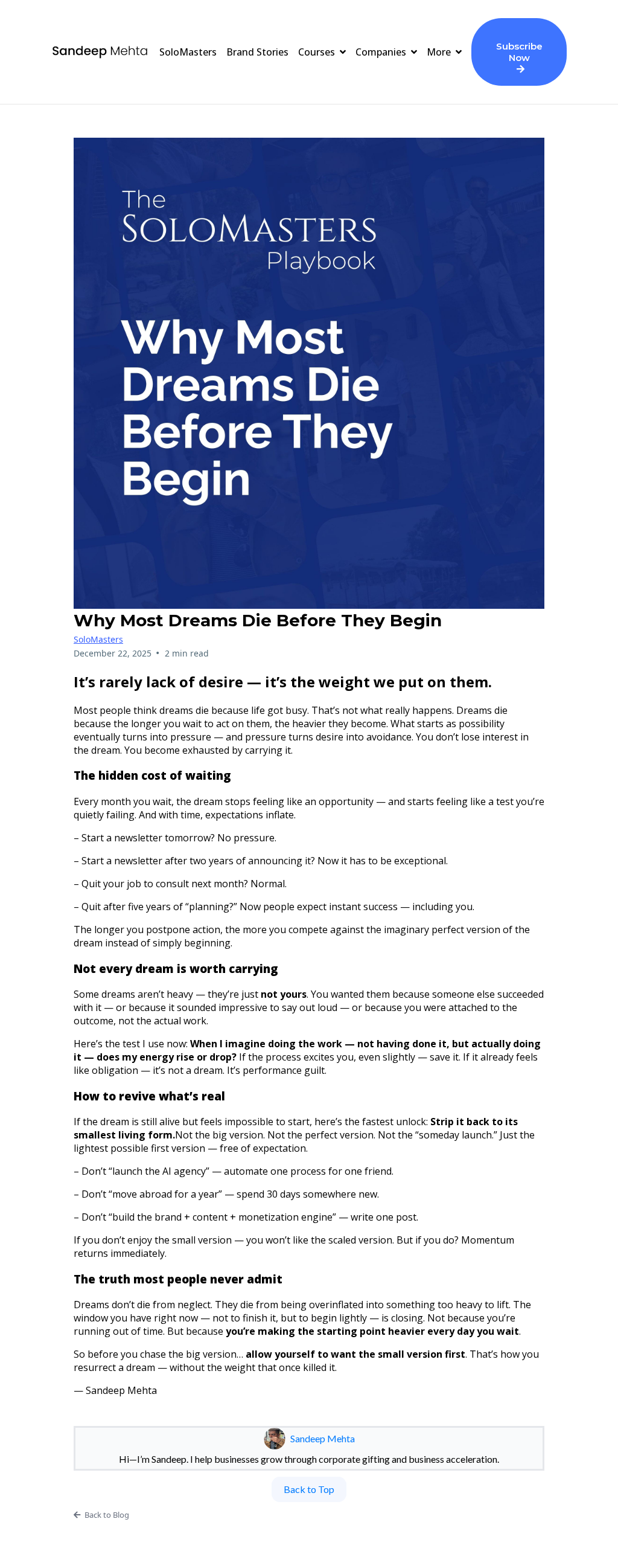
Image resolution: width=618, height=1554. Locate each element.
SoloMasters (98, 639)
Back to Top (309, 1489)
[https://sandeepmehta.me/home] (99, 52)
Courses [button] (317, 52)
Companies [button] (382, 52)
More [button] (440, 52)
